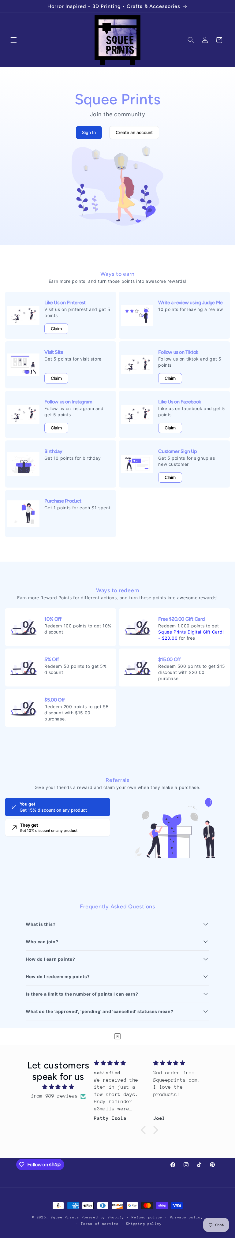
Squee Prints (65, 1217)
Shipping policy (144, 1224)
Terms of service (100, 1224)
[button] (13, 40)
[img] (58, 1087)
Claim (56, 328)
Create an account (134, 132)
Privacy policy (186, 1217)
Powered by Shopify (103, 1217)
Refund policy (147, 1217)
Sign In (89, 132)
